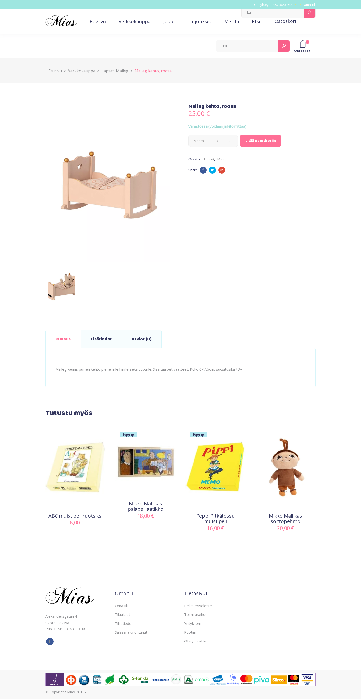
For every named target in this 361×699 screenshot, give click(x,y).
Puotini (190, 632)
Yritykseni (192, 623)
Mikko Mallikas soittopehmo (285, 518)
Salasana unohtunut (131, 632)
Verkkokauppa (81, 70)
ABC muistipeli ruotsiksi (75, 515)
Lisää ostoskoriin (260, 141)
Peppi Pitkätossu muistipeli (215, 518)
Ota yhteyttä (195, 641)
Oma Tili (310, 4)
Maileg (122, 70)
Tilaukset (122, 614)
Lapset (107, 70)
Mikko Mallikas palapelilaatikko (145, 506)
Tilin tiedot (124, 623)
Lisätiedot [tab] (101, 339)
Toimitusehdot (196, 614)
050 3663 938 (282, 4)
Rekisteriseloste (198, 605)
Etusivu (55, 70)
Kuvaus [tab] (63, 339)
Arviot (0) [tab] (142, 339)
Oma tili (121, 605)
